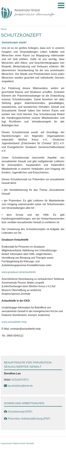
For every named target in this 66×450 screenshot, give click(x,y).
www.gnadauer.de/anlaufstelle (19, 272)
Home (4, 29)
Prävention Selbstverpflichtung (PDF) (29, 418)
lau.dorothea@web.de (20, 385)
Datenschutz (19, 443)
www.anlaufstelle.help (14, 322)
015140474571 (20, 379)
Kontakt (30, 443)
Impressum (6, 443)
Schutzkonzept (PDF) (20, 411)
